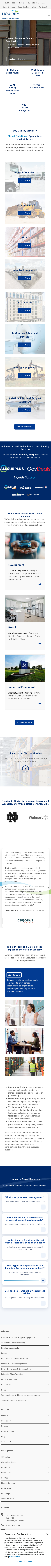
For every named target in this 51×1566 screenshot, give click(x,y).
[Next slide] (48, 45)
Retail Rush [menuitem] (6, 1488)
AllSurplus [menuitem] (5, 1457)
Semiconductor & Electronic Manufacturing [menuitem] (20, 1395)
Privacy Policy (14, 1557)
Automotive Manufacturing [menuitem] (13, 1343)
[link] (24, 177)
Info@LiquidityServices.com (35, 3)
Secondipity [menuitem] (6, 1494)
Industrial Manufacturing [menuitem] (12, 1374)
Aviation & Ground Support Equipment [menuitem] (18, 1337)
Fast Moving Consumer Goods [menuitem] (14, 1358)
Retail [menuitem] (3, 1390)
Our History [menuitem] (6, 1421)
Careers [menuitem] (4, 1426)
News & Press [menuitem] (9, 7)
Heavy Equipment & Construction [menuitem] (16, 1369)
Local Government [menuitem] (9, 1379)
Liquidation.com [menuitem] (8, 1483)
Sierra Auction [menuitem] (7, 1499)
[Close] (47, 1534)
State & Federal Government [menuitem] (13, 1400)
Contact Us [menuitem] (44, 7)
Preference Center (24, 1561)
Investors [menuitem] (5, 1416)
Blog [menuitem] (34, 7)
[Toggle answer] (43, 1207)
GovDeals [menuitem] (5, 1478)
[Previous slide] (3, 45)
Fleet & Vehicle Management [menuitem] (14, 1364)
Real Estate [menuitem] (6, 1385)
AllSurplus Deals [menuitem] (8, 1462)
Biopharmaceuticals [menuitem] (10, 1348)
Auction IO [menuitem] (6, 1467)
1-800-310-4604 (17, 3)
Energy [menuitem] (4, 1353)
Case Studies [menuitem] (23, 7)
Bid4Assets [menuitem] (6, 1473)
